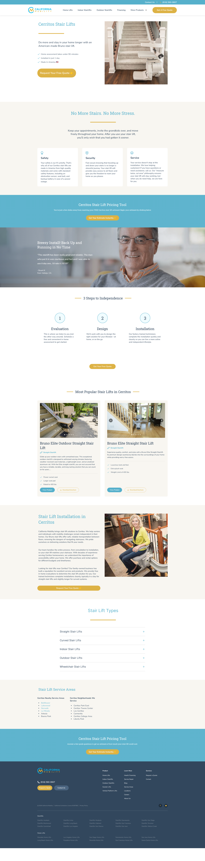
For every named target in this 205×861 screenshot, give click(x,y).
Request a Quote (45, 788)
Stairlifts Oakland (95, 823)
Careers (126, 795)
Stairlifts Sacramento (123, 820)
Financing (121, 10)
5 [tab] (71, 434)
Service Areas (128, 787)
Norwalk (44, 708)
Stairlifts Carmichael (44, 826)
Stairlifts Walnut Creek (149, 826)
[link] (160, 805)
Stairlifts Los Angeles (70, 826)
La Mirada (45, 711)
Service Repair (128, 779)
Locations (127, 791)
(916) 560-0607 (169, 2)
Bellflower (45, 703)
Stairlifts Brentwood (44, 823)
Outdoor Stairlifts (104, 10)
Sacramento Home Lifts (123, 837)
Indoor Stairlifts (85, 10)
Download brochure (69, 490)
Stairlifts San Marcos (96, 826)
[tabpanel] (69, 420)
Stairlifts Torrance (147, 823)
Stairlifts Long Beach (70, 823)
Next (94, 420)
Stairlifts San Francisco (123, 823)
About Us (127, 798)
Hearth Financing (129, 775)
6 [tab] (73, 434)
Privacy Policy (84, 805)
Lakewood (45, 705)
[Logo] (40, 10)
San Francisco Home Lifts (124, 840)
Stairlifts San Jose (121, 826)
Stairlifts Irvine (68, 820)
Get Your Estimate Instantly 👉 (102, 218)
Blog (125, 783)
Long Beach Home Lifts (45, 840)
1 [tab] (64, 434)
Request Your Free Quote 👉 (56, 73)
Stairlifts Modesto (95, 820)
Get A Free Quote (164, 10)
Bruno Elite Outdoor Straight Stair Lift (67, 445)
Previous (43, 420)
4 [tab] (69, 434)
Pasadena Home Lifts (70, 840)
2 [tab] (66, 434)
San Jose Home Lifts (148, 837)
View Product (47, 490)
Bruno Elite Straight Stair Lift (130, 443)
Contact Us (150, 2)
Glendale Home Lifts (44, 837)
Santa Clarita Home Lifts (150, 840)
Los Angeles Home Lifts (71, 837)
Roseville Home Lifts (96, 840)
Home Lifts (68, 10)
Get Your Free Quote (102, 366)
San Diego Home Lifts (96, 837)
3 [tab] (135, 434)
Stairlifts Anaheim (43, 820)
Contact (148, 779)
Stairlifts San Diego (148, 820)
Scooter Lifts (106, 787)
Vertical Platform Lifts (109, 791)
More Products (137, 10)
